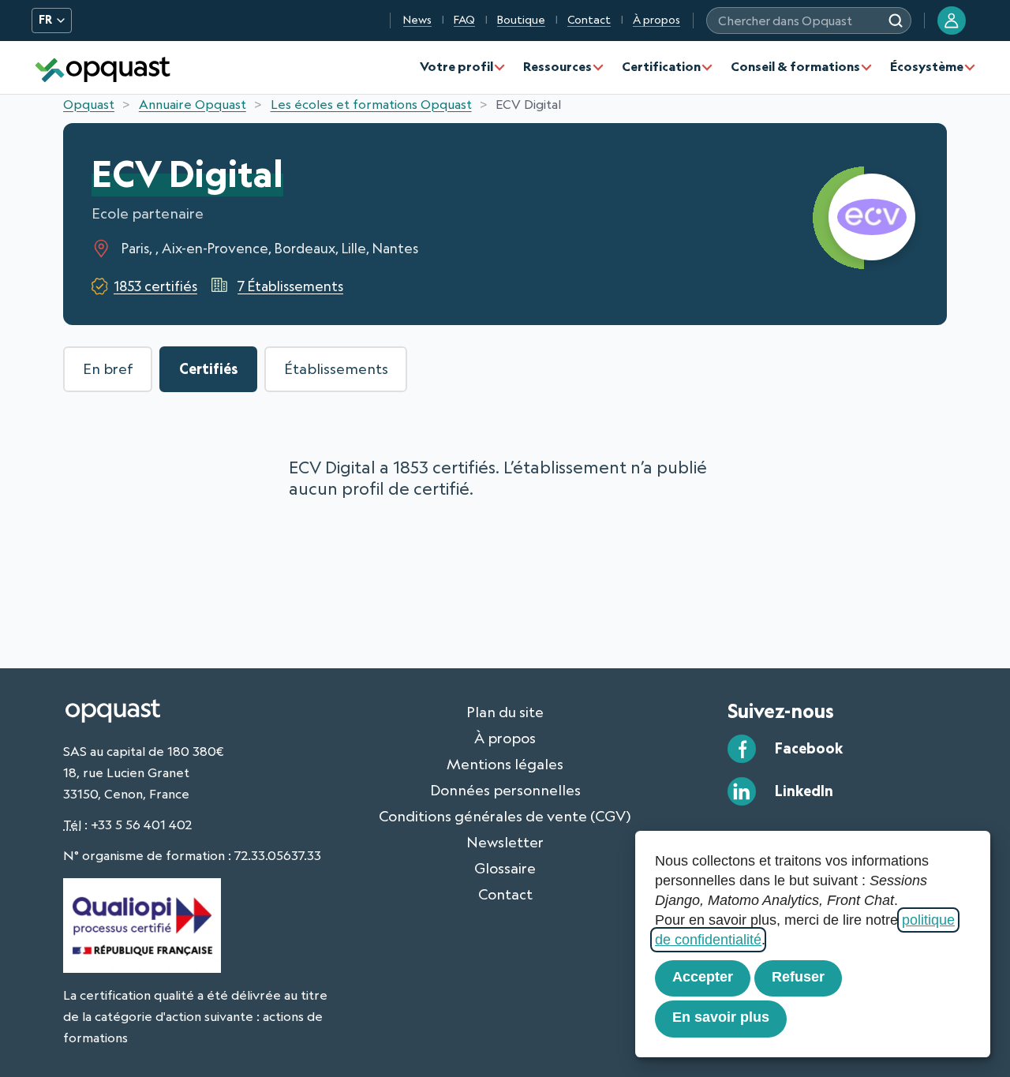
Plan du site (505, 711)
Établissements (336, 368)
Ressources (557, 66)
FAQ (464, 20)
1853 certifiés (155, 285)
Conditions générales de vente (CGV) (505, 815)
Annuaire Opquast (192, 104)
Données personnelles (505, 789)
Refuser (798, 977)
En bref (108, 368)
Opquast (88, 104)
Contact (589, 20)
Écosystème (926, 66)
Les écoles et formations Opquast (371, 104)
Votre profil (456, 66)
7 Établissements (290, 285)
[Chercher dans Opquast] (895, 20)
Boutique (521, 20)
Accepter (702, 977)
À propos (656, 20)
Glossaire (505, 867)
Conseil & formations (795, 66)
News (417, 20)
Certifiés (208, 368)
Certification (661, 66)
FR (45, 20)
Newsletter (505, 841)
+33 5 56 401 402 (141, 824)
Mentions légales (505, 763)
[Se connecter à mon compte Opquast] (951, 20)
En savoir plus (720, 1017)
